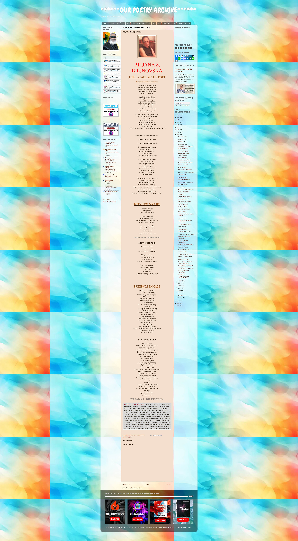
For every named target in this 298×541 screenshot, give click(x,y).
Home (105, 23)
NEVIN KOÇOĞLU (183, 199)
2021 (149, 23)
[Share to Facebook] (159, 435)
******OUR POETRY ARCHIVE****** (148, 10)
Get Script (107, 93)
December (181, 137)
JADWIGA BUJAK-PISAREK (186, 244)
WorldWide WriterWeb (111, 192)
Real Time (111, 93)
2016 (123, 23)
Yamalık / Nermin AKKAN (111, 145)
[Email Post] (151, 435)
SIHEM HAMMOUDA (184, 179)
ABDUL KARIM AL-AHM (111, 66)
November (181, 139)
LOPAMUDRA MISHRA (184, 224)
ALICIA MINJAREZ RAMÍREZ (183, 271)
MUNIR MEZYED (183, 204)
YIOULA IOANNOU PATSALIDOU (183, 154)
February (180, 295)
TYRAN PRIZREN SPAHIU (185, 162)
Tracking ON (116, 93)
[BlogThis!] (155, 435)
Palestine (180, 23)
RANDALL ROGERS (183, 192)
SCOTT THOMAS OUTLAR (185, 182)
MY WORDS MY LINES (109, 167)
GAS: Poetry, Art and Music (110, 150)
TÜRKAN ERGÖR (183, 165)
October (180, 141)
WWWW (187, 23)
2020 (143, 23)
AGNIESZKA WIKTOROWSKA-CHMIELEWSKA (183, 276)
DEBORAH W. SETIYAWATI (186, 254)
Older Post (168, 484)
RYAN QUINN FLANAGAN (185, 189)
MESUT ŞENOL (182, 211)
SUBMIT (111, 23)
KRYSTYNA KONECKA (113, 70)
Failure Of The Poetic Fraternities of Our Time (111, 169)
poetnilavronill (109, 180)
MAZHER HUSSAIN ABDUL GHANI (186, 214)
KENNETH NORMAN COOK (186, 234)
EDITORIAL (106, 199)
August (180, 281)
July (179, 283)
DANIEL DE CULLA (113, 77)
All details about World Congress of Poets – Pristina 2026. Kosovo (110, 160)
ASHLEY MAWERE (112, 91)
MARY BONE (182, 218)
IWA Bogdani (108, 158)
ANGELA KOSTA (107, 81)
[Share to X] (157, 435)
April (179, 290)
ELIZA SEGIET (183, 252)
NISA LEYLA (181, 194)
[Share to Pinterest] (161, 435)
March (180, 293)
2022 (154, 23)
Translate (186, 105)
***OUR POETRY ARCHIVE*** (112, 84)
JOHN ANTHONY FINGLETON (183, 241)
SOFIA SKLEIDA (182, 177)
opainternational (109, 175)
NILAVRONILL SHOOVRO (185, 146)
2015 (117, 23)
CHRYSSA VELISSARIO (114, 74)
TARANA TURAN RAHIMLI (186, 172)
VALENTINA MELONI (184, 160)
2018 (133, 23)
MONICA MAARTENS (184, 209)
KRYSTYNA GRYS (183, 149)
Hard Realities (108, 182)
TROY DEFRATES (183, 167)
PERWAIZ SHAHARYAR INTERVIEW (183, 70)
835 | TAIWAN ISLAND (111, 187)
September (181, 144)
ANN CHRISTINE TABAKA (185, 268)
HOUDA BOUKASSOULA (185, 249)
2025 (169, 23)
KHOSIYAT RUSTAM (111, 61)
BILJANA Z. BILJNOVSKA (185, 257)
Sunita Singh (108, 193)
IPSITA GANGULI (183, 247)
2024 (164, 23)
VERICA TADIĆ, (182, 157)
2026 (178, 115)
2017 (128, 23)
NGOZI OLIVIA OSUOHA (185, 197)
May (179, 288)
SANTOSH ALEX (183, 184)
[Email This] (154, 435)
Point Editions (108, 186)
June (179, 285)
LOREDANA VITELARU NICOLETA (185, 221)
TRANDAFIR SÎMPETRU (185, 170)
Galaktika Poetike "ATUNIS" (109, 143)
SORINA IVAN (182, 175)
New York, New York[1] (111, 176)
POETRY (129, 437)
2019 (138, 23)
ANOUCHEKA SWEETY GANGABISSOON (185, 262)
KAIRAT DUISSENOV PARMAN (184, 237)
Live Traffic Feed (112, 57)
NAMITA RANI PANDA (184, 202)
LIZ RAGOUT (182, 227)
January (180, 298)
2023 (159, 23)
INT (174, 23)
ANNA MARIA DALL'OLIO (185, 266)
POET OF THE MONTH (109, 202)
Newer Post (126, 484)
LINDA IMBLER (182, 229)
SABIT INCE (181, 187)
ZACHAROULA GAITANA (115, 87)
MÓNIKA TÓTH (182, 206)
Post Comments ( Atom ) (136, 488)
